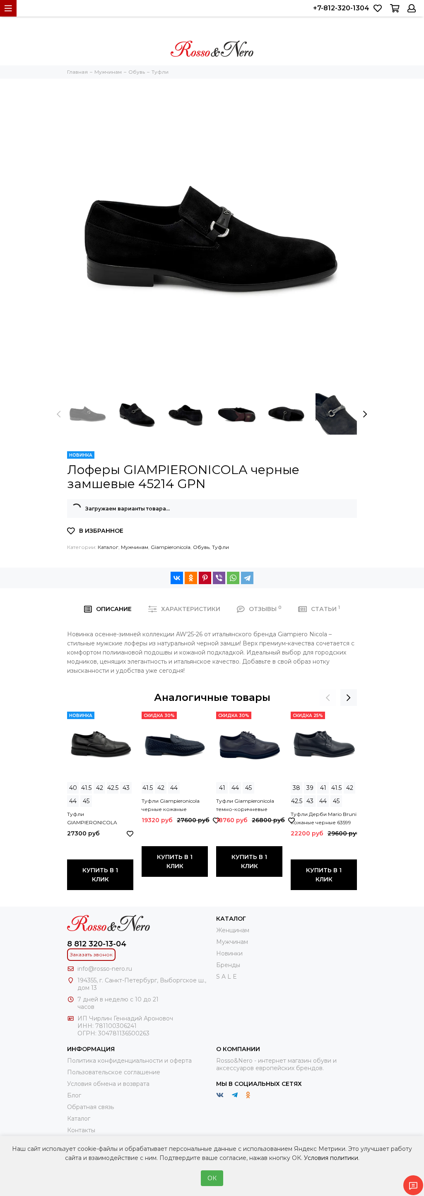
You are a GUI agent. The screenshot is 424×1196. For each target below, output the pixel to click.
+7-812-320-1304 (341, 8)
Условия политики (331, 1158)
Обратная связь (90, 1107)
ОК (212, 1178)
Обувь (201, 547)
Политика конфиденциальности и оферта (129, 1060)
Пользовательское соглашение (113, 1072)
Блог (74, 1095)
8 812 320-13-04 (96, 943)
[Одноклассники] (191, 578)
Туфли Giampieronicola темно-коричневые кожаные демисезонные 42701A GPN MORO (248, 805)
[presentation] (59, 414)
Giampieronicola (170, 547)
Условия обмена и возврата (108, 1084)
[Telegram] (247, 578)
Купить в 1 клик (100, 874)
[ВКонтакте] (177, 578)
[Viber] (219, 578)
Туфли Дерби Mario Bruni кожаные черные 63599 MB (324, 819)
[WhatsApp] (233, 578)
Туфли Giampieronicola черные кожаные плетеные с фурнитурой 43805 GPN (174, 805)
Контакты (81, 1130)
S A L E (226, 976)
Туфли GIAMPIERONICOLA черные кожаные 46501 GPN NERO (97, 819)
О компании (238, 1049)
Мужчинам (134, 547)
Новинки (229, 953)
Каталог (108, 547)
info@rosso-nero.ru (104, 968)
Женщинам (232, 930)
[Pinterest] (205, 578)
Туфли (220, 547)
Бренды (228, 965)
